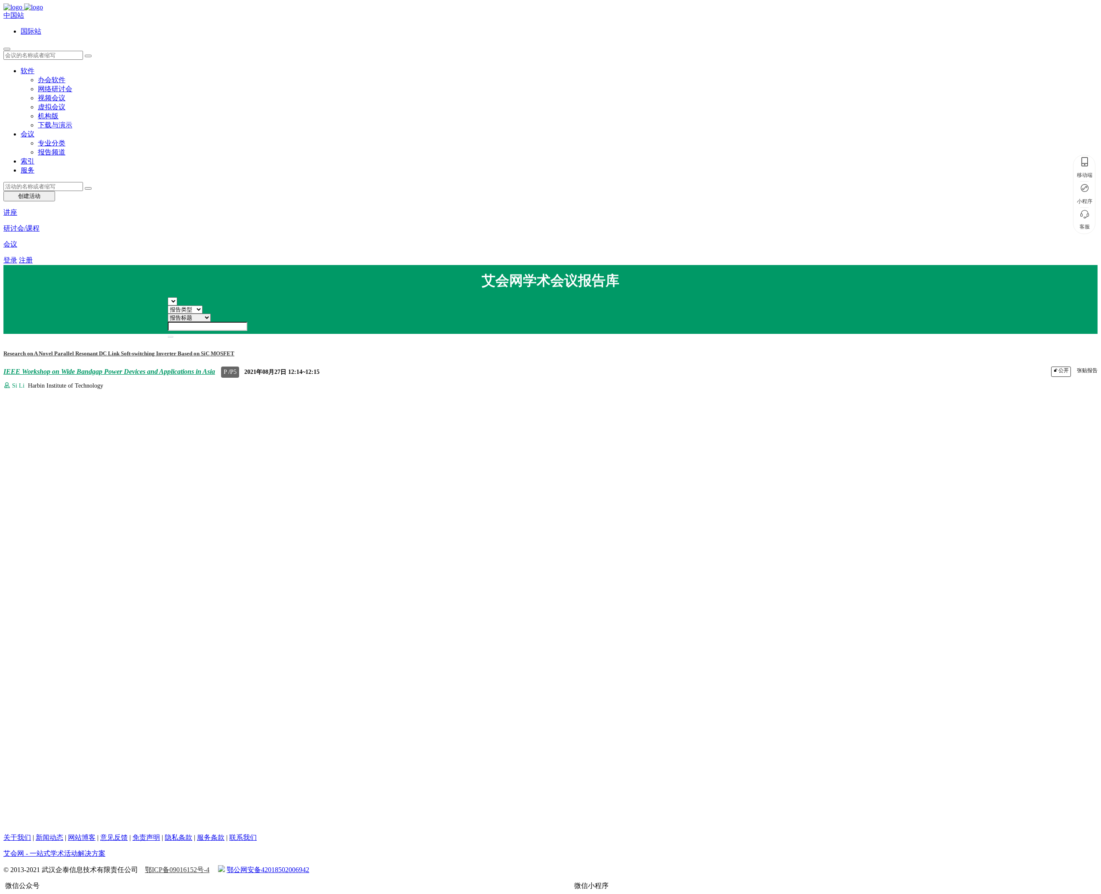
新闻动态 (49, 837)
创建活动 (29, 196)
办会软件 (51, 79)
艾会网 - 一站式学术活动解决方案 (54, 853)
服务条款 (211, 837)
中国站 (13, 15)
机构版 (48, 116)
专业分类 (51, 143)
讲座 (10, 212)
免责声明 (146, 837)
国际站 (31, 31)
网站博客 (81, 837)
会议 (27, 134)
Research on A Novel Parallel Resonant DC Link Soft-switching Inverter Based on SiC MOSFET (118, 353)
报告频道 (51, 152)
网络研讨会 (55, 88)
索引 (27, 161)
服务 (27, 170)
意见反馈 (114, 837)
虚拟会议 (51, 107)
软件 (27, 70)
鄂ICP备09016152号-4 (177, 869)
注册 (26, 260)
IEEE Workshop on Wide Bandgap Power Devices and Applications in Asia (109, 371)
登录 (10, 260)
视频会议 (51, 98)
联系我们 (243, 837)
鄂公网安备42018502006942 (268, 869)
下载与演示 (55, 125)
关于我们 (17, 837)
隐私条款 (178, 837)
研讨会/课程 (21, 228)
